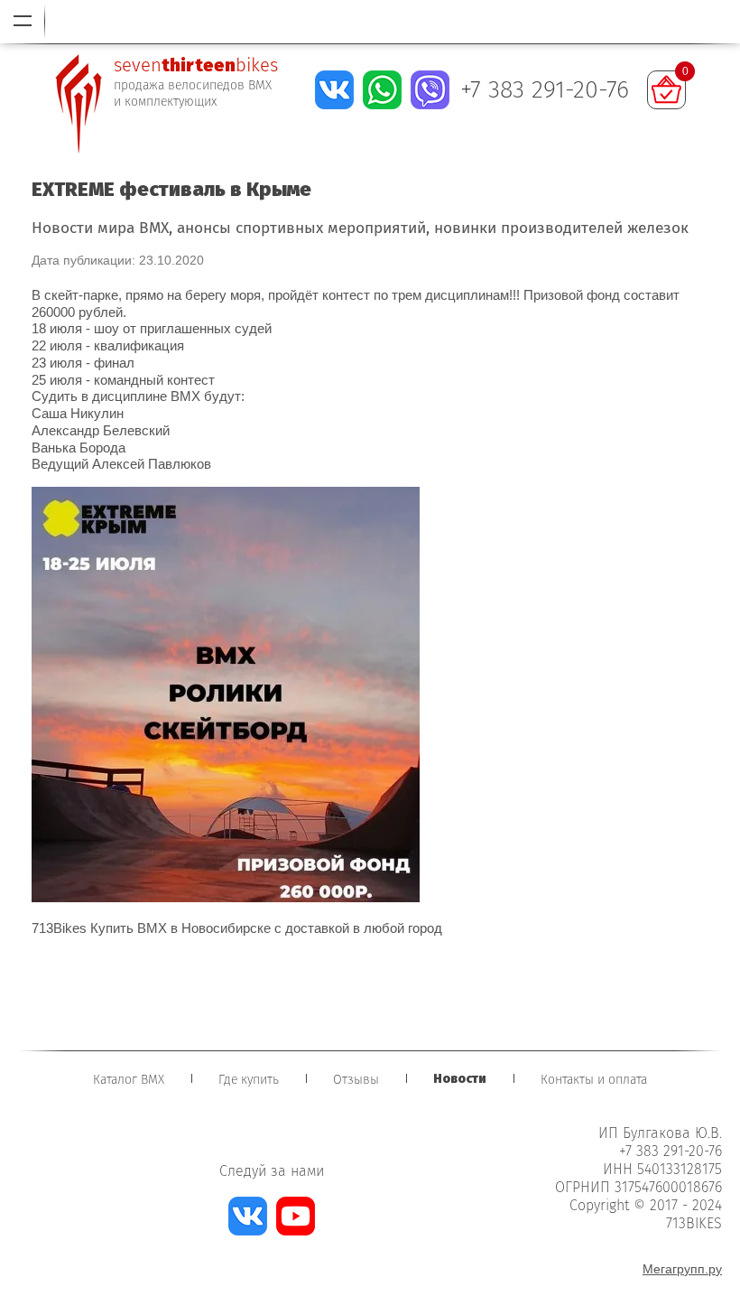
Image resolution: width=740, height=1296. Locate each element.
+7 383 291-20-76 (544, 89)
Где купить (248, 1079)
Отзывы (356, 1079)
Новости (459, 1079)
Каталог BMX (128, 1079)
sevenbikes (196, 65)
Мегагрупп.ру (682, 1269)
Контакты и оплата (594, 1079)
